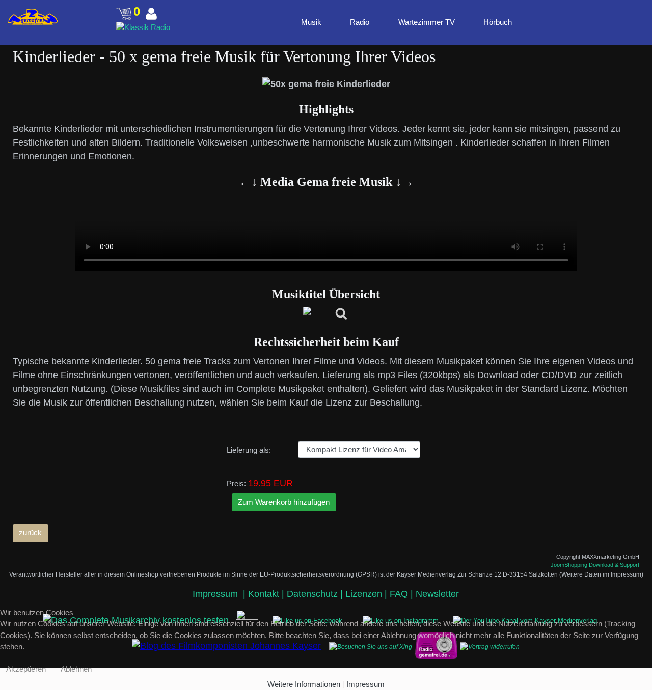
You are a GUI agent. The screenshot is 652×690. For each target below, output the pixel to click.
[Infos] (326, 314)
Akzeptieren (26, 669)
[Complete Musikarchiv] (33, 16)
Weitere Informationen (303, 684)
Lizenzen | (367, 594)
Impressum (216, 594)
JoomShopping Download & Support (595, 565)
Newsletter (437, 594)
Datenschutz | (316, 594)
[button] (591, 21)
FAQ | (403, 594)
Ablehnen (76, 669)
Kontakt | (266, 594)
